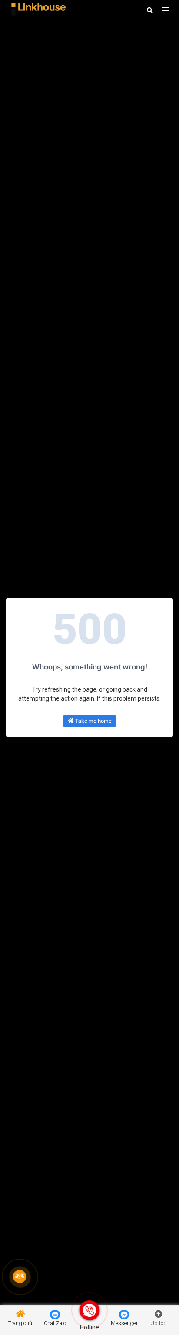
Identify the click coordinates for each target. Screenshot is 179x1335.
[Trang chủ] (36, 9)
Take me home (93, 721)
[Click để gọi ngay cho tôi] (89, 1310)
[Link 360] (19, 1276)
